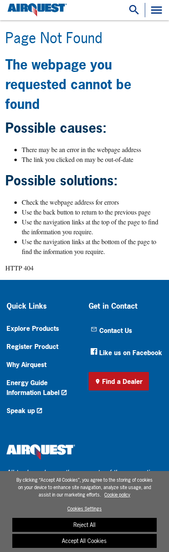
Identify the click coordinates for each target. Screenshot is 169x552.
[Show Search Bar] (134, 10)
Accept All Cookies (84, 541)
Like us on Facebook (130, 352)
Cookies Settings (84, 509)
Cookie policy (117, 495)
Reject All (84, 525)
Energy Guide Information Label (33, 387)
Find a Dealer (122, 381)
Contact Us (115, 330)
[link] (36, 10)
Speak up (21, 410)
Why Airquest (26, 364)
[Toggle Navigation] (156, 10)
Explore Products (33, 328)
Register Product (32, 346)
